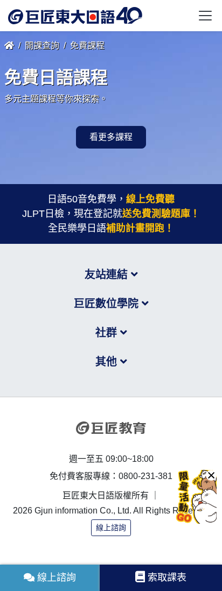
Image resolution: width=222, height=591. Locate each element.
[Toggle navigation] (205, 15)
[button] (211, 475)
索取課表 (167, 577)
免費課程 (87, 45)
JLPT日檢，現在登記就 (111, 213)
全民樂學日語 (111, 228)
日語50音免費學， (111, 199)
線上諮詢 (111, 527)
